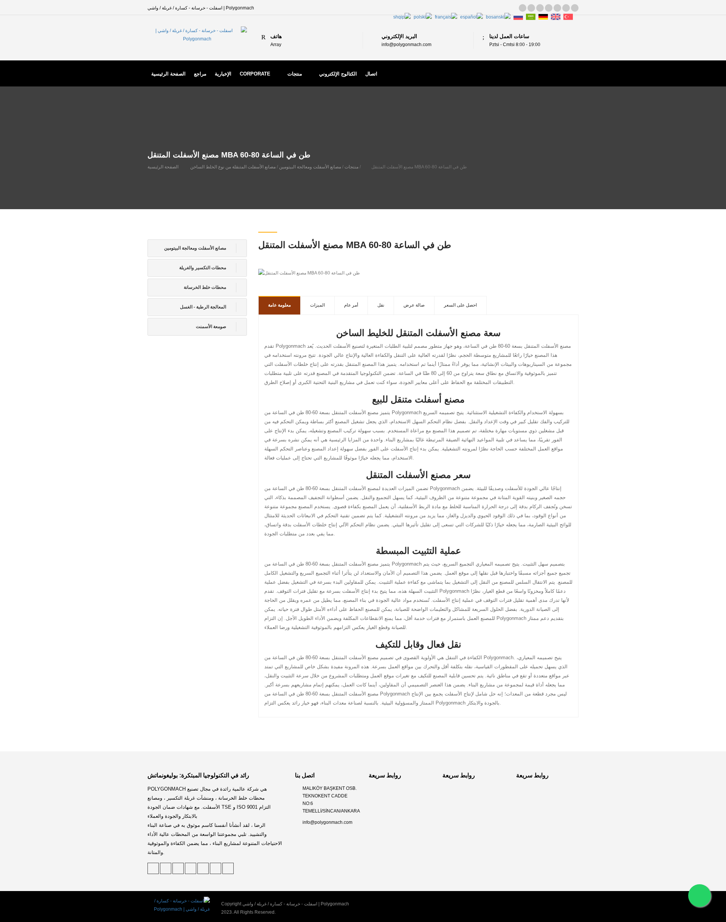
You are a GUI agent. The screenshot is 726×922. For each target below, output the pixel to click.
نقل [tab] (380, 305)
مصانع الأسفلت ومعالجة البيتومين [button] (195, 248)
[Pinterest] (531, 8)
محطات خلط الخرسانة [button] (205, 287)
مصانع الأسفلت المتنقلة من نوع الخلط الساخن (233, 167)
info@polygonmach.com (327, 822)
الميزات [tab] (317, 305)
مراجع (200, 74)
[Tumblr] (557, 8)
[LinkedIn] (540, 8)
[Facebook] (548, 8)
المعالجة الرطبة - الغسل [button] (203, 307)
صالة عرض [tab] (414, 305)
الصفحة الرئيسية (168, 74)
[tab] (197, 248)
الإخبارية (223, 74)
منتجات (294, 74)
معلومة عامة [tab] (279, 305)
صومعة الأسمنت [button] (211, 326)
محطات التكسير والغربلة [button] (203, 267)
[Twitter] (522, 8)
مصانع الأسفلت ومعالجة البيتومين (310, 167)
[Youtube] (575, 8)
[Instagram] (566, 8)
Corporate (255, 74)
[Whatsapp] (699, 895)
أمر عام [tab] (351, 305)
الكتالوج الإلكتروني (338, 74)
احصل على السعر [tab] (460, 305)
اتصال (371, 74)
